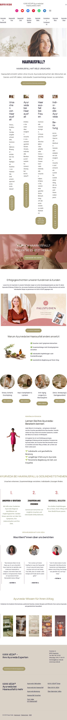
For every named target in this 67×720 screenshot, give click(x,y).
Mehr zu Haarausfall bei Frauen (41, 221)
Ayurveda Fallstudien (34, 683)
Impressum (17, 715)
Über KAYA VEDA (53, 687)
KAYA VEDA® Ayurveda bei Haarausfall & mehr (33, 4)
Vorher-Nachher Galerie (29, 20)
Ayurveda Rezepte (60, 626)
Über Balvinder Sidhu (54, 691)
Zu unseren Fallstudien (33, 330)
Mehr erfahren (7, 401)
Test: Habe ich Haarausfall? (32, 700)
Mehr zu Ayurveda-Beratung (55, 216)
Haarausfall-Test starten (33, 258)
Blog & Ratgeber (8, 626)
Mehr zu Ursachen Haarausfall (11, 203)
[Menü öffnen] (66, 5)
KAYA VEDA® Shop (54, 683)
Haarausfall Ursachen (34, 695)
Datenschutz (24, 715)
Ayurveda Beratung (33, 691)
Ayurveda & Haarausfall (3, 20)
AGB (30, 715)
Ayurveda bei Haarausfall (35, 687)
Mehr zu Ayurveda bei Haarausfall (26, 195)
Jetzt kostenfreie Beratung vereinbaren (33, 83)
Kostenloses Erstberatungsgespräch (14, 669)
